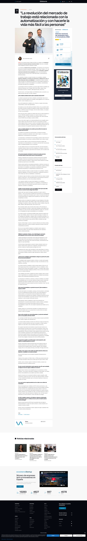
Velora (26, 421)
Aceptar (53, 535)
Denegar (66, 535)
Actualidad (31, 505)
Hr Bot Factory (27, 414)
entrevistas (20, 414)
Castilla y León (46, 511)
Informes (16, 519)
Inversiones (31, 513)
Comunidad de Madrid (48, 516)
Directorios (16, 518)
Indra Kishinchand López (27, 58)
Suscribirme (62, 508)
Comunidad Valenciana (48, 517)
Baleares (45, 523)
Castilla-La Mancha (47, 513)
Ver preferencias (79, 535)
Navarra (45, 528)
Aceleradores (32, 519)
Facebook (60, 521)
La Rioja (45, 522)
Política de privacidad (18, 508)
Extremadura (46, 519)
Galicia (45, 520)
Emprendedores (17, 527)
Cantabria (45, 510)
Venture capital (32, 511)
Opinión (16, 521)
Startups (31, 510)
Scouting (16, 522)
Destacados (32, 522)
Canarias (45, 508)
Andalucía (45, 505)
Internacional (32, 527)
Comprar (63, 95)
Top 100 (16, 524)
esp (67, 1)
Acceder (20, 486)
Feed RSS (16, 528)
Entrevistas (31, 508)
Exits (30, 525)
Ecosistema (31, 507)
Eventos (31, 524)
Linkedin (60, 525)
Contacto (16, 507)
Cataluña (45, 514)
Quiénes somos (17, 505)
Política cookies (17, 510)
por (71, 1)
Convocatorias (32, 521)
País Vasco (46, 525)
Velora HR (43, 421)
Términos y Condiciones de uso (20, 511)
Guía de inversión (18, 525)
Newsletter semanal (18, 530)
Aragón (45, 507)
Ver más (58, 160)
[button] (84, 532)
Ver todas (63, 98)
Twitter (60, 523)
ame (69, 1)
